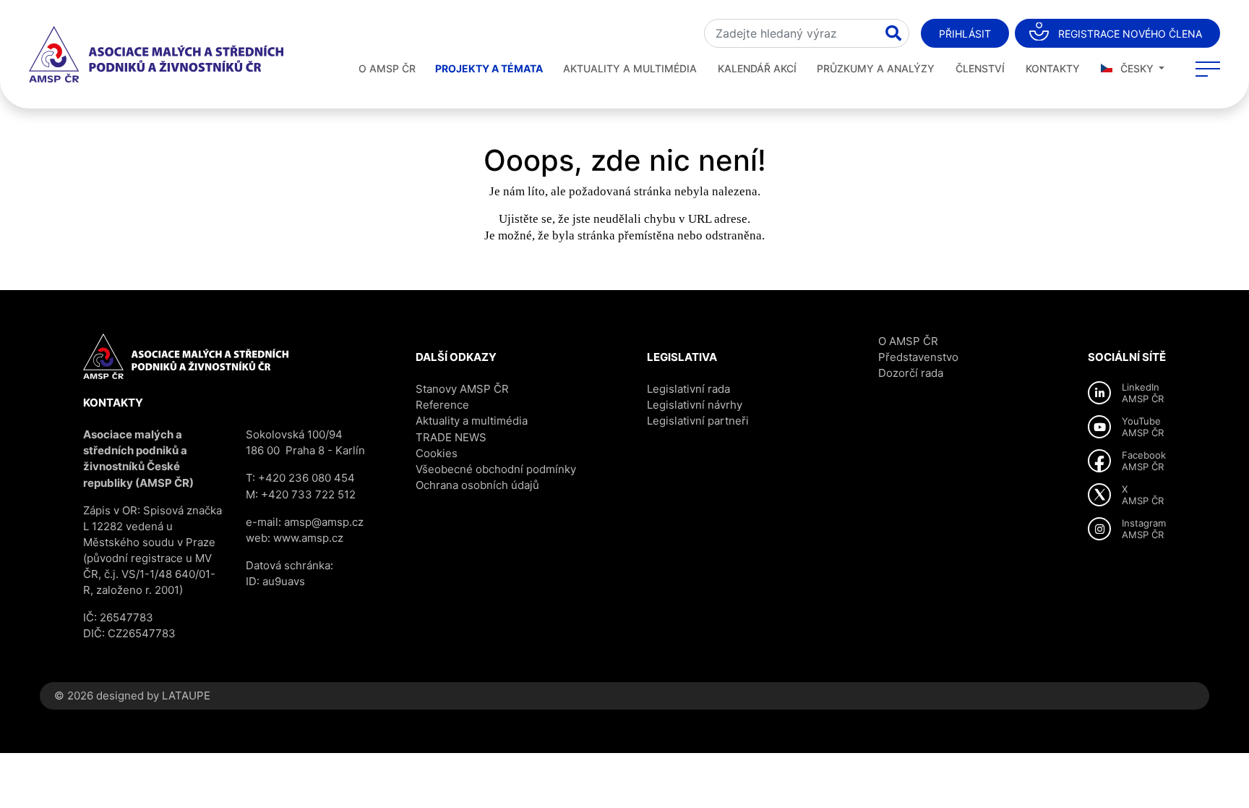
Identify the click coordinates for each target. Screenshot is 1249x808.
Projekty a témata (489, 68)
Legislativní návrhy (694, 405)
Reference (442, 405)
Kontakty (1053, 68)
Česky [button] (1136, 68)
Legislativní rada (688, 389)
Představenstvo (918, 357)
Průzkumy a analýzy (876, 68)
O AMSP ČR (387, 68)
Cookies (437, 453)
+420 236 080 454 (306, 478)
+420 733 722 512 (308, 494)
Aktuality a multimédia (630, 68)
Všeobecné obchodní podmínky (496, 469)
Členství (980, 68)
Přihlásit (965, 33)
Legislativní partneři (698, 421)
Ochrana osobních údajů (477, 485)
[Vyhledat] (893, 33)
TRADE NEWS (451, 437)
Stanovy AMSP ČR (462, 389)
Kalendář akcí (757, 68)
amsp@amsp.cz (324, 522)
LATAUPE (186, 695)
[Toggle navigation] (1208, 69)
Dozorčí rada (910, 373)
